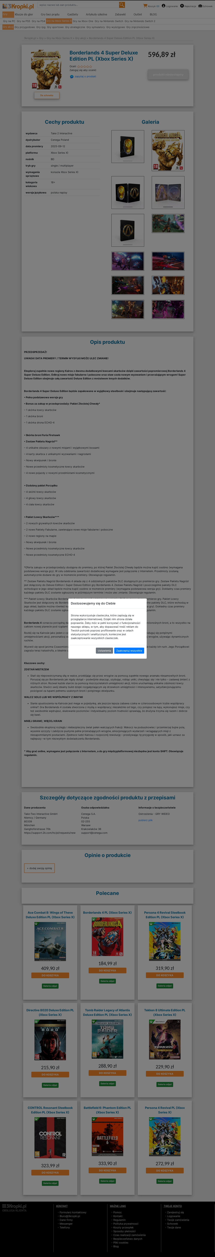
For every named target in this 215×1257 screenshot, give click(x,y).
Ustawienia (104, 650)
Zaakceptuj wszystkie (129, 650)
